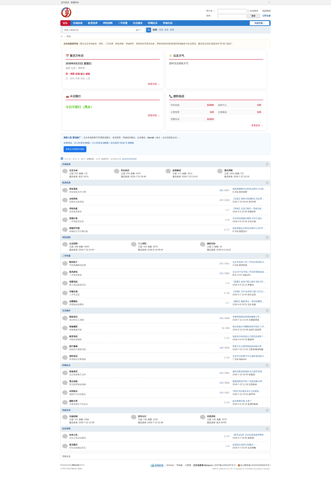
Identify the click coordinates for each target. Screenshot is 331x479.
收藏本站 (75, 2)
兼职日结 (211, 243)
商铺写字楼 (74, 228)
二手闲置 (123, 23)
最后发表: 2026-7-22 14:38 (81, 422)
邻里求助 (211, 416)
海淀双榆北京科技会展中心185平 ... (249, 228)
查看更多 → (257, 125)
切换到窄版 (269, 2)
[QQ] (157, 465)
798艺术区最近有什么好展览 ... (247, 391)
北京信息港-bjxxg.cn (203, 465)
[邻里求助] (202, 417)
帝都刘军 (252, 211)
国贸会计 (243, 231)
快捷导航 (259, 23)
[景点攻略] (65, 382)
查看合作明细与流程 (75, 149)
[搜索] (148, 30)
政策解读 (177, 170)
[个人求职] (133, 244)
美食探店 (73, 371)
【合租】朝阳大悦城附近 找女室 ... (248, 198)
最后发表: (79, 176)
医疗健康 (73, 346)
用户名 (209, 11)
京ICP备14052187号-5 (224, 465)
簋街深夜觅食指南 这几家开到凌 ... (248, 371)
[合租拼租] (65, 200)
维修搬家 (73, 326)
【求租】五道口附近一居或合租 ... (248, 208)
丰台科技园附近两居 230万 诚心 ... (248, 218)
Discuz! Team (76, 469)
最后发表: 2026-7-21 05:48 (133, 176)
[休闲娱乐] (65, 392)
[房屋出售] (65, 220)
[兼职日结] (202, 244)
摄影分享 (73, 401)
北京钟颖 (252, 448)
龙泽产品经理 (255, 329)
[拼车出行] (133, 417)
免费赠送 (73, 301)
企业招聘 (73, 243)
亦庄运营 (252, 294)
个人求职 (142, 243)
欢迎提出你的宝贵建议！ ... (245, 444)
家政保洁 (73, 317)
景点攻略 (73, 381)
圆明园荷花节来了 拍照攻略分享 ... (248, 381)
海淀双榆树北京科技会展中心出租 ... (249, 189)
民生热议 (125, 170)
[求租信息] (65, 210)
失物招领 (73, 416)
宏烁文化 (66, 456)
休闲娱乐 (73, 391)
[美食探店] (65, 373)
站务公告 (73, 435)
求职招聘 (108, 23)
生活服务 (138, 23)
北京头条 (73, 170)
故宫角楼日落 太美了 (242, 401)
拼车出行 (142, 416)
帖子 (138, 30)
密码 (208, 15)
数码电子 (73, 262)
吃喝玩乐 (153, 23)
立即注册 (266, 15)
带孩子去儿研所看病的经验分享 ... (248, 346)
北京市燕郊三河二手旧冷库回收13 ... (249, 262)
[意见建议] (65, 446)
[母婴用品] (65, 283)
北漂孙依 (253, 384)
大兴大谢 (252, 221)
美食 (172, 29)
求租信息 (73, 208)
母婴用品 (73, 281)
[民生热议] (116, 171)
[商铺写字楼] (65, 229)
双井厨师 (243, 192)
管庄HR (252, 202)
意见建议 (73, 444)
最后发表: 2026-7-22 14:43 (185, 176)
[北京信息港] (66, 12)
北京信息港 (61, 36)
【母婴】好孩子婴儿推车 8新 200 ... (249, 281)
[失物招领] (65, 417)
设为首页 (65, 2)
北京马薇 (252, 304)
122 (259, 112)
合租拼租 (73, 198)
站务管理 (66, 428)
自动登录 (254, 11)
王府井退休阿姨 (256, 349)
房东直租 (73, 189)
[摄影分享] (65, 402)
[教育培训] (65, 338)
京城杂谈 (78, 23)
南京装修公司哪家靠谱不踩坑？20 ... (249, 326)
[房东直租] (65, 190)
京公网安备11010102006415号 (254, 465)
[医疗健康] (65, 347)
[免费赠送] (65, 303)
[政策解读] (168, 171)
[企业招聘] (65, 244)
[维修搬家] (65, 328)
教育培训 (73, 336)
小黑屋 (188, 465)
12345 (210, 105)
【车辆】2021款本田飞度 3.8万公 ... (249, 291)
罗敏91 (251, 285)
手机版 (179, 465)
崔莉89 (251, 438)
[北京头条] (65, 171)
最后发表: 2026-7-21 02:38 (150, 422)
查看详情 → (154, 84)
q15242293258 (129, 159)
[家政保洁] (65, 318)
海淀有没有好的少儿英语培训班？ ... (249, 336)
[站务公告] (65, 436)
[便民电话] (65, 357)
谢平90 (252, 394)
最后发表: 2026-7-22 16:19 (236, 176)
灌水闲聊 (228, 170)
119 (212, 112)
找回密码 (266, 11)
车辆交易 (73, 291)
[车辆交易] (65, 293)
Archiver (170, 465)
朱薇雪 (252, 374)
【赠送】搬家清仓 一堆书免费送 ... (248, 301)
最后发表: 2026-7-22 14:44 (81, 250)
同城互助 (168, 23)
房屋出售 (73, 218)
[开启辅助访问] (266, 2)
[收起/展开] (267, 164)
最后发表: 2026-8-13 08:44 (150, 250)
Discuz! (75, 465)
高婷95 (251, 339)
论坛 (65, 23)
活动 (161, 29)
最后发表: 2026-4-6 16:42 (219, 250)
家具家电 (73, 272)
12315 (210, 119)
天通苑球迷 (254, 320)
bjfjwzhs (247, 275)
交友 (166, 29)
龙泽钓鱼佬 (253, 404)
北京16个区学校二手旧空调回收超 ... (249, 272)
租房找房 (93, 23)
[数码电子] (65, 263)
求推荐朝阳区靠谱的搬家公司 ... (247, 317)
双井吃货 (243, 265)
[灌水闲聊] (220, 171)
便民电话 (73, 356)
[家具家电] (65, 273)
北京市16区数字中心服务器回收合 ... (249, 356)
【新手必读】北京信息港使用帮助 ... (249, 435)
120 (259, 105)
